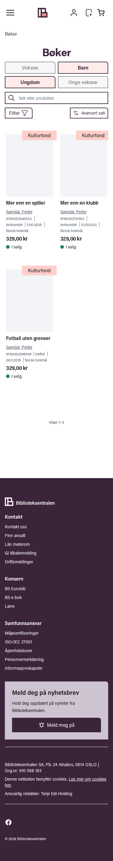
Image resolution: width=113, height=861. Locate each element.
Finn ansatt (15, 535)
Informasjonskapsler (23, 668)
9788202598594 (18, 353)
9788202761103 (72, 218)
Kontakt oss (16, 526)
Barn (83, 67)
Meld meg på (60, 725)
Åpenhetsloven (18, 650)
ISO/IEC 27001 (18, 642)
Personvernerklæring (24, 659)
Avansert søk (93, 113)
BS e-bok (13, 597)
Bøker (11, 34)
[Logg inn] (74, 12)
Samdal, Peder (19, 212)
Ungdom (30, 82)
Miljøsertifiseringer (22, 633)
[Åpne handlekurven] (101, 12)
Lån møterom (17, 544)
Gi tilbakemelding (20, 553)
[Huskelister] (89, 12)
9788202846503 (19, 218)
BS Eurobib (15, 588)
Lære (9, 606)
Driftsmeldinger (19, 562)
